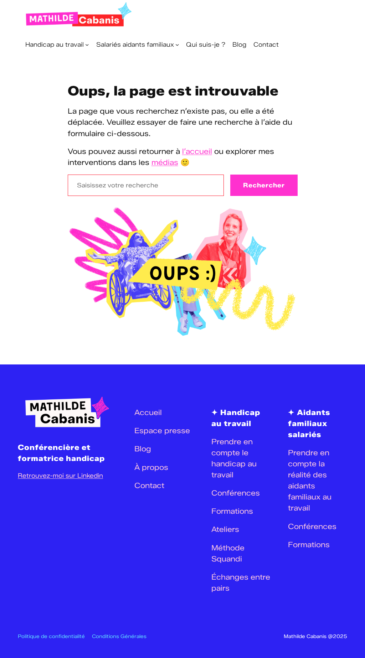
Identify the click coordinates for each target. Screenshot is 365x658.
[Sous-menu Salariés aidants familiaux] (177, 44)
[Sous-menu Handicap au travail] (87, 44)
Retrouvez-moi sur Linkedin (60, 475)
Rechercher (264, 185)
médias (164, 162)
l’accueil (197, 151)
